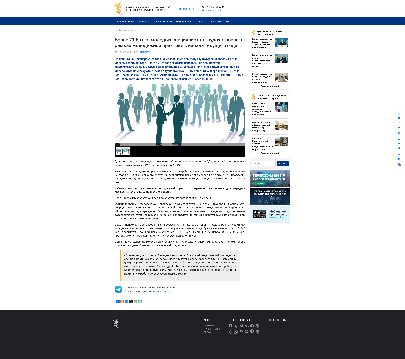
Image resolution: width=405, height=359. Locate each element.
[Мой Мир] (126, 301)
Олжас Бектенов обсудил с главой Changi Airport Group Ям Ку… (261, 126)
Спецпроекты (183, 21)
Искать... (283, 164)
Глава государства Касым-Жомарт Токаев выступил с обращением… (262, 43)
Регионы (216, 21)
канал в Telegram (162, 291)
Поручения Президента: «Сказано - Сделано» (271, 97)
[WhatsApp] (135, 301)
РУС (185, 9)
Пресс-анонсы (163, 21)
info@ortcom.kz (214, 10)
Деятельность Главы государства (269, 32)
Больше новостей (270, 86)
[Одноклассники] (122, 301)
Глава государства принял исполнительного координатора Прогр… (262, 60)
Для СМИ (201, 21)
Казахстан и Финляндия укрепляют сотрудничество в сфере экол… (261, 109)
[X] (131, 301)
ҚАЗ (179, 9)
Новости (144, 21)
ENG (191, 9)
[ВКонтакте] (118, 301)
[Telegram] (140, 301)
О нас (131, 21)
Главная (121, 21)
